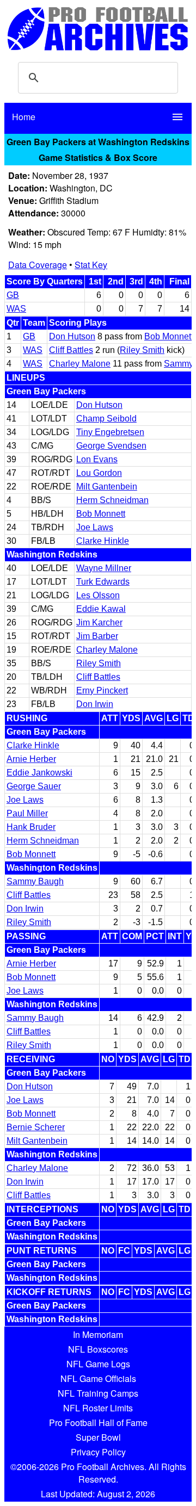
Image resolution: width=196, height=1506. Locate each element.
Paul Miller (27, 813)
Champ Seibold (106, 418)
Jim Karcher (99, 622)
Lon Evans (97, 459)
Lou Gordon (99, 473)
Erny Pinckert (102, 690)
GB (13, 295)
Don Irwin (94, 704)
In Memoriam (98, 1334)
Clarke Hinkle (102, 541)
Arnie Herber (31, 759)
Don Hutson (72, 336)
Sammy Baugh (35, 881)
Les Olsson (98, 595)
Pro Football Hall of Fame (98, 1422)
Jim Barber (97, 636)
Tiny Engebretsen (110, 432)
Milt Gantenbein (106, 486)
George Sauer (34, 786)
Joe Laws (94, 527)
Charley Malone (80, 363)
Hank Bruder (31, 827)
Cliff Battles (71, 350)
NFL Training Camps (98, 1393)
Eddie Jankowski (39, 772)
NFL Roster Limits (98, 1408)
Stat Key (91, 264)
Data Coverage (37, 264)
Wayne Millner (103, 568)
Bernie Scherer (36, 1127)
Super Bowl (98, 1437)
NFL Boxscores (98, 1349)
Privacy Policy (98, 1452)
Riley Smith (142, 350)
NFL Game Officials (98, 1378)
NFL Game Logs (98, 1364)
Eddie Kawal (101, 608)
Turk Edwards (103, 581)
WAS (16, 308)
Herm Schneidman (112, 500)
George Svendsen (111, 445)
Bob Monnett (168, 336)
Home (23, 116)
